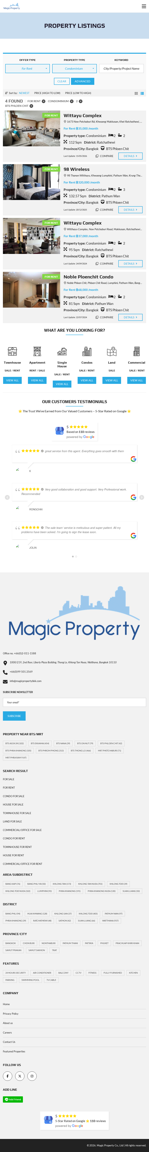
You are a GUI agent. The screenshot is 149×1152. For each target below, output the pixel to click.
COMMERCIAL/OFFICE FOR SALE (22, 830)
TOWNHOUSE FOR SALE (17, 813)
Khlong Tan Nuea (90, 884)
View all (62, 384)
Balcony (63, 972)
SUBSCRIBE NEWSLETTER (18, 692)
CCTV (78, 972)
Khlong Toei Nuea (17, 891)
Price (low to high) (78, 93)
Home (6, 1004)
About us (8, 1023)
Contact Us (9, 1041)
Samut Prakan (13, 950)
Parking (9, 980)
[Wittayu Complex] (31, 128)
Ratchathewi (42, 920)
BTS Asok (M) (14, 743)
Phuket (104, 943)
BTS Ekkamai (40, 743)
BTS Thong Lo (81, 750)
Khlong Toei (118, 884)
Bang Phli (12, 913)
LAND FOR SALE (12, 821)
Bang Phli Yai (36, 884)
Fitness (92, 972)
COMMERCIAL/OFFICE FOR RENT (22, 863)
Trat (54, 950)
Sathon (65, 920)
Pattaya (89, 943)
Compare (106, 156)
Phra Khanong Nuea (101, 891)
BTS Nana (63, 743)
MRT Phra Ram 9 (15, 757)
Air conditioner (42, 972)
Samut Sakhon (37, 950)
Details (129, 156)
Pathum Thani (70, 943)
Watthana (110, 920)
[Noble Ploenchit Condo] (31, 290)
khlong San (63, 913)
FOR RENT (9, 787)
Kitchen (133, 972)
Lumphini (44, 891)
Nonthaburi (48, 943)
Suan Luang (131, 891)
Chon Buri (29, 943)
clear (61, 81)
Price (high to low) (47, 93)
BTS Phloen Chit (111, 743)
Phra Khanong (70, 891)
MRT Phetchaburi (109, 750)
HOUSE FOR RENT (13, 855)
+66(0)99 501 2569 (21, 671)
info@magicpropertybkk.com (26, 681)
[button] (27, 68)
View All (12, 380)
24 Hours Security (15, 972)
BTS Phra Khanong (18, 750)
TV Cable (51, 980)
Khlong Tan (62, 884)
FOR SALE (8, 779)
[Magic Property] (10, 6)
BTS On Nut (85, 743)
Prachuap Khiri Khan (127, 943)
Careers (7, 1032)
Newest (24, 93)
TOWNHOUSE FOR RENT (17, 846)
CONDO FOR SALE (13, 796)
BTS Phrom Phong (51, 750)
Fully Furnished (113, 972)
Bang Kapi (12, 884)
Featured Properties (14, 1051)
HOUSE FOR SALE (13, 804)
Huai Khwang (37, 913)
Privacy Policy (10, 1013)
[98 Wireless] (31, 182)
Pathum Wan (113, 913)
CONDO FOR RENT (14, 838)
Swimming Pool (30, 980)
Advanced (82, 81)
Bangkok (10, 943)
